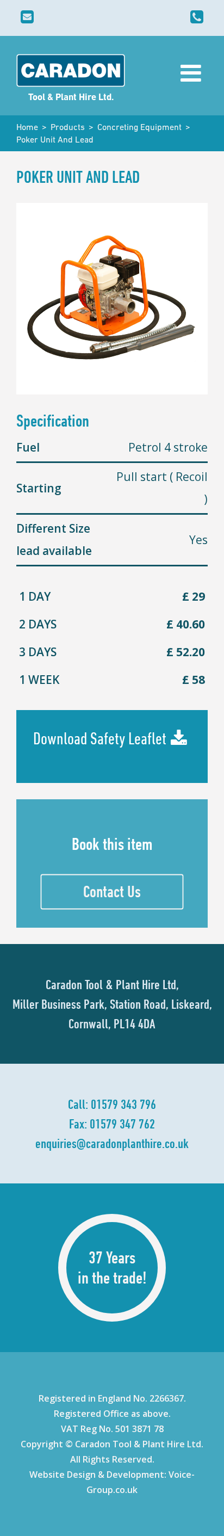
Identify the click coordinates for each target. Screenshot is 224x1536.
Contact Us (111, 891)
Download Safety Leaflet (99, 738)
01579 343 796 (123, 1104)
